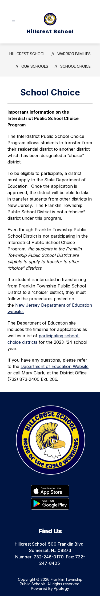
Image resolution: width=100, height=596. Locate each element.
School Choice (75, 66)
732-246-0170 (49, 556)
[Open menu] (14, 22)
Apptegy (61, 588)
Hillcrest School (27, 53)
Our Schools (34, 66)
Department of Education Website (55, 366)
